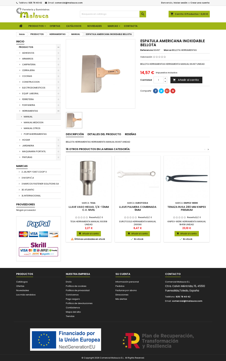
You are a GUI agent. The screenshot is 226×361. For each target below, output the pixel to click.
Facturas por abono (126, 290)
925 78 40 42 (35, 2)
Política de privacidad (78, 290)
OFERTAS (55, 26)
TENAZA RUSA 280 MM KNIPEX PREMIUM (186, 208)
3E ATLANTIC (27, 189)
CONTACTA (130, 26)
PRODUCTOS (36, 26)
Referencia (146, 50)
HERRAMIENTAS (30, 110)
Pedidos (119, 286)
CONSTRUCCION (31, 81)
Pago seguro (73, 299)
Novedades (22, 290)
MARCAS (113, 26)
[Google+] (167, 90)
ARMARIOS (27, 58)
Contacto (173, 274)
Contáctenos (73, 307)
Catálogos (73, 26)
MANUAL (28, 116)
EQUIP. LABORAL (30, 93)
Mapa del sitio (73, 311)
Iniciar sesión (180, 2)
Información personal (127, 281)
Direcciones (121, 294)
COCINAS (27, 76)
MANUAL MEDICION (33, 122)
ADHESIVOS (28, 52)
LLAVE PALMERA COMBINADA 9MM (137, 208)
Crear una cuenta (199, 2)
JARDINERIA (28, 145)
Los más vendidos (26, 294)
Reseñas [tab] (130, 134)
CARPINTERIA (29, 64)
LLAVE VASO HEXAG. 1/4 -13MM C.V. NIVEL (89, 208)
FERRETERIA (28, 99)
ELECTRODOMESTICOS (33, 87)
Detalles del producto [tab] (104, 134)
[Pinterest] (172, 90)
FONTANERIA (28, 105)
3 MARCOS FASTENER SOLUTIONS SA (40, 183)
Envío (69, 281)
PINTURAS (27, 157)
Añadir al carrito (186, 80)
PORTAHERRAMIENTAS (35, 134)
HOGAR (26, 139)
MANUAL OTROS (32, 128)
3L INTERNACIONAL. (31, 195)
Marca (167, 50)
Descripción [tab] (75, 134)
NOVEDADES (94, 26)
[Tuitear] (161, 90)
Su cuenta (122, 274)
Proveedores (25, 204)
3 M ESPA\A (27, 177)
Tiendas (70, 316)
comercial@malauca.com (69, 2)
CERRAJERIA (28, 70)
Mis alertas (121, 299)
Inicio (20, 41)
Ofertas (20, 286)
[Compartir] (155, 90)
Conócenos (72, 294)
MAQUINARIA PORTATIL (34, 151)
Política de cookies (76, 286)
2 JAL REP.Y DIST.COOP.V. (34, 171)
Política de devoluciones (79, 303)
